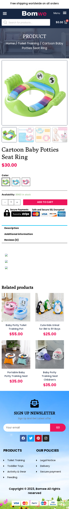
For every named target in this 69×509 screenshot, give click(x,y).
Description (11, 228)
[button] (5, 13)
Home (10, 43)
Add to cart (45, 202)
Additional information (18, 234)
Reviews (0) (11, 240)
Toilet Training (28, 43)
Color (5, 175)
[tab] (34, 228)
